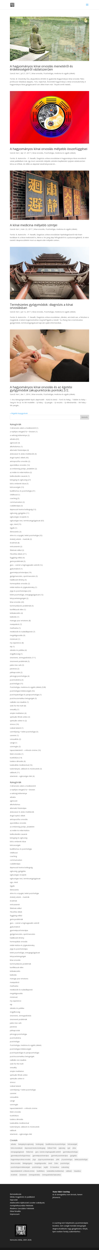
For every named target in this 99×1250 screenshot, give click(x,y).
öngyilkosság (15, 654)
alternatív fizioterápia (18, 450)
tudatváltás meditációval (19, 765)
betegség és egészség (18, 480)
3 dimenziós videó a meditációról (23, 428)
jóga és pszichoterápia (19, 591)
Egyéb (12, 528)
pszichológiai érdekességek (20, 691)
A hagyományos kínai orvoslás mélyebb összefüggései (48, 149)
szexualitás (14, 739)
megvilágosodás (16, 635)
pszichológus (36, 1167)
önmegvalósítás (34, 1175)
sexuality (13, 709)
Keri (17, 73)
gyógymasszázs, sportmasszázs (22, 576)
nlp (11, 646)
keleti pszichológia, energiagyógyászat (25, 595)
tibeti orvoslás (15, 754)
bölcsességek (15, 487)
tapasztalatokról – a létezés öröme (23, 750)
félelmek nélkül (15, 550)
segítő (46, 1167)
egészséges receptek (18, 517)
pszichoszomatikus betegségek (22, 698)
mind (50, 1163)
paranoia (13, 669)
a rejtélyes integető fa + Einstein (22, 431)
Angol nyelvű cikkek (17, 457)
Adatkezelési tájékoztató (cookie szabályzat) (27, 1203)
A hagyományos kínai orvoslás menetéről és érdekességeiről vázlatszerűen (41, 67)
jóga (34, 1159)
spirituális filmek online (19, 717)
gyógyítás (73, 1156)
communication (16, 502)
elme (74, 1148)
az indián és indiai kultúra (19, 472)
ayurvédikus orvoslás (18, 465)
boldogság (39, 1144)
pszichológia (15, 683)
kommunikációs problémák (20, 606)
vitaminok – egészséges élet (21, 776)
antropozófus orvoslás (19, 461)
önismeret (23, 1175)
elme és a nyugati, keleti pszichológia (24, 535)
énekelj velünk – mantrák (19, 539)
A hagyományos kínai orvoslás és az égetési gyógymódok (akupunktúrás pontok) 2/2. (41, 388)
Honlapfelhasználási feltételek (21, 1205)
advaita (13, 439)
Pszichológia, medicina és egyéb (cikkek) (59, 73)
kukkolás (13, 617)
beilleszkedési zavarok (18, 476)
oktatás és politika (17, 650)
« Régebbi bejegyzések (19, 413)
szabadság (65, 1167)
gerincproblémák (16, 561)
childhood (14, 494)
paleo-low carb (15, 665)
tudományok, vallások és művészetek (24, 769)
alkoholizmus (15, 446)
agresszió (13, 443)
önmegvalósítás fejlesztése (51, 1175)
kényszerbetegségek (18, 598)
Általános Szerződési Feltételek (22, 1208)
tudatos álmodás (16, 761)
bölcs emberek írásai (18, 483)
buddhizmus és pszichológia (21, 491)
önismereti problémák (18, 661)
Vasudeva (77, 1171)
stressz (12, 724)
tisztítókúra (14, 758)
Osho (56, 1163)
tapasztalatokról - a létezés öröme (22, 1171)
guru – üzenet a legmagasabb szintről (24, 565)
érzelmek (13, 543)
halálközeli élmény (17, 580)
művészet (14, 639)
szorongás (14, 746)
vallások (13, 772)
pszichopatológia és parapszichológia (24, 694)
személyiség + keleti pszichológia (23, 732)
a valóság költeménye (18, 435)
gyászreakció (15, 569)
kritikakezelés (15, 613)
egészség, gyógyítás (18, 513)
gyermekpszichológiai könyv (20, 1156)
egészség (62, 1148)
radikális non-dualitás (18, 702)
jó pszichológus (67, 1159)
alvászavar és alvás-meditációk (22, 454)
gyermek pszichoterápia (59, 1156)
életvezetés (14, 532)
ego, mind (14, 524)
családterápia (15, 506)
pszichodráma (15, 680)
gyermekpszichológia (70, 1152)
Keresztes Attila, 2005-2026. (21, 1240)
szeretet (13, 735)
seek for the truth (17, 706)
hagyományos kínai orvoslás (20, 1159)
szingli (12, 743)
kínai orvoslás (37, 73)
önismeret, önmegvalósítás (20, 657)
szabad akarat (15, 728)
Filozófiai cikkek (16, 554)
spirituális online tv (17, 720)
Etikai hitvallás (15, 1211)
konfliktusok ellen (16, 609)
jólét (57, 1159)
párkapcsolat (15, 672)
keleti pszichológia (81, 1159)
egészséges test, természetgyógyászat (25, 520)
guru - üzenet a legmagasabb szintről (48, 1152)
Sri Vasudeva (54, 1167)
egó (68, 1148)
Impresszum (15, 1214)
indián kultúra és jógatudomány (22, 587)
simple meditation (17, 713)
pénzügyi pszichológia (18, 676)
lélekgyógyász (27, 1163)
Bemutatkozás (15, 1194)
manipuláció (14, 624)
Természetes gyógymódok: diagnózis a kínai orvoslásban (41, 306)
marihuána (14, 628)
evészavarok (15, 546)
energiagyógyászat (17, 1152)
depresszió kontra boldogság (21, 509)
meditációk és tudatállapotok (21, 631)
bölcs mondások (16, 1148)
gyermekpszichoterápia (19, 572)
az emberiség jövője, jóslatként (22, 469)
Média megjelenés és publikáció (22, 1197)
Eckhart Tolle (52, 1148)
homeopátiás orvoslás (18, 583)
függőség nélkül (16, 558)
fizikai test (29, 1152)
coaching (13, 498)
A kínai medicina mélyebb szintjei (33, 225)
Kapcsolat (14, 1200)
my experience (15, 643)
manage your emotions (19, 620)
